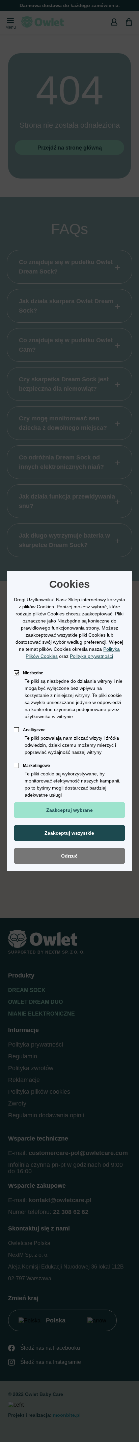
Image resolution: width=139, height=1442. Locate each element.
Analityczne (34, 730)
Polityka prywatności (91, 656)
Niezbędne (33, 673)
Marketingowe (36, 765)
